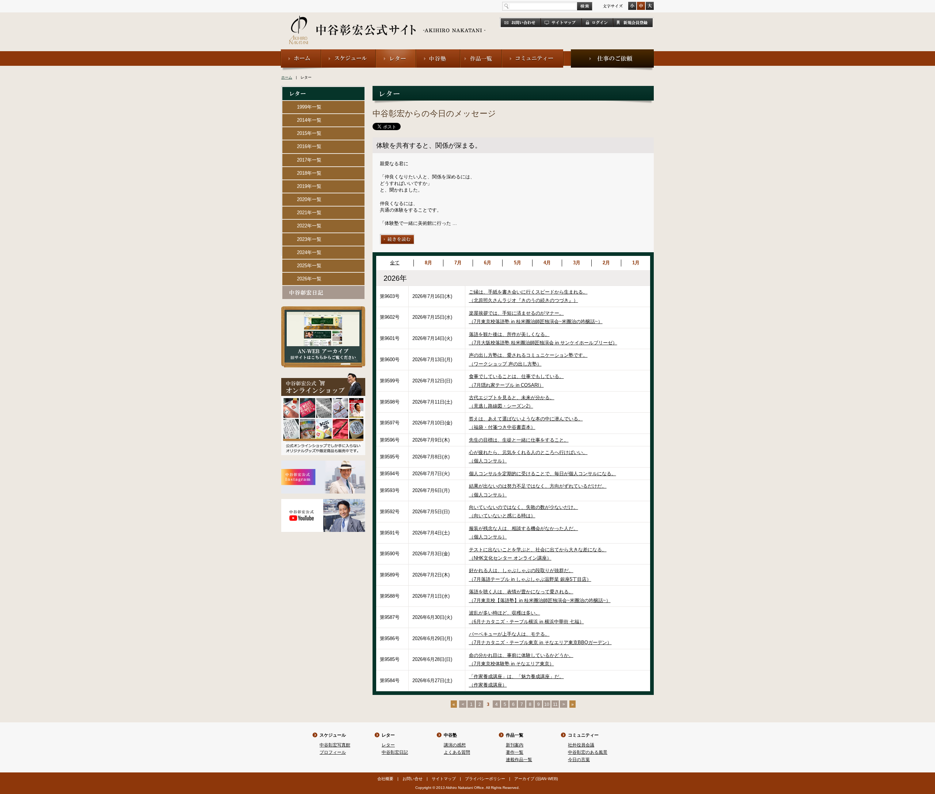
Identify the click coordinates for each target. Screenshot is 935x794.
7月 (458, 262)
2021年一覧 (309, 212)
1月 (636, 262)
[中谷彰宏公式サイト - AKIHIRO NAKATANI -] (387, 21)
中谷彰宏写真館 (335, 745)
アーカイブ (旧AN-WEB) (536, 778)
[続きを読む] (397, 237)
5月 (517, 262)
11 (555, 704)
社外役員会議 (581, 745)
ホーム (286, 77)
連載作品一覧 (519, 759)
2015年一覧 (309, 133)
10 (546, 704)
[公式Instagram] (323, 463)
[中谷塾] (438, 52)
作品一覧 (514, 735)
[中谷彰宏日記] (323, 289)
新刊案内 (514, 745)
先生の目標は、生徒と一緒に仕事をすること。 (519, 440)
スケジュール (333, 735)
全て (395, 262)
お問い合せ (412, 778)
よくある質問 (457, 752)
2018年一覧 (309, 173)
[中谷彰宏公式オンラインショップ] (323, 376)
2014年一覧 (309, 120)
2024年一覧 (309, 252)
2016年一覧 (309, 146)
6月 (487, 262)
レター (388, 735)
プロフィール (333, 752)
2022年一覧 (309, 225)
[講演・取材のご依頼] (612, 52)
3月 (576, 262)
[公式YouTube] (323, 502)
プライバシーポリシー (485, 778)
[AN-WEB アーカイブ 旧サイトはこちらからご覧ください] (323, 309)
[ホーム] (300, 52)
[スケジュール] (348, 52)
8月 (428, 262)
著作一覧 (514, 752)
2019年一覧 (309, 186)
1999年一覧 (309, 107)
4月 (547, 262)
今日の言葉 (579, 759)
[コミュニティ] (533, 52)
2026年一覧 (309, 278)
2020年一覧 (309, 199)
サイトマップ (444, 778)
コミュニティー (583, 735)
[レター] (396, 52)
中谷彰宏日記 (395, 752)
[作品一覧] (481, 52)
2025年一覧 (309, 265)
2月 (606, 262)
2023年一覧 (309, 239)
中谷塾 (450, 735)
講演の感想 (455, 745)
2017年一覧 (309, 160)
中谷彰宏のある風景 (587, 752)
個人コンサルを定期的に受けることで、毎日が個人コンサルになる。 (542, 473)
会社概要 (385, 778)
